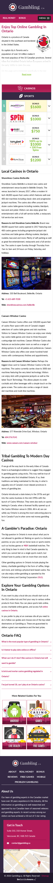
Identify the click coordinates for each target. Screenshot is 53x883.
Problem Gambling (26, 782)
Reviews (13, 777)
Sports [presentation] (29, 96)
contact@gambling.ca (21, 843)
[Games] (39, 712)
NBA (26, 546)
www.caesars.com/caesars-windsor (22, 443)
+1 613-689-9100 (12, 299)
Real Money (9, 18)
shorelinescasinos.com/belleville (21, 305)
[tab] (26, 88)
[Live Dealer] (14, 737)
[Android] (14, 712)
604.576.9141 (11, 437)
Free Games (27, 777)
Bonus (22, 18)
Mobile (41, 777)
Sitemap (45, 876)
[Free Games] (39, 737)
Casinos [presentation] (29, 88)
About (12, 772)
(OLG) (40, 578)
